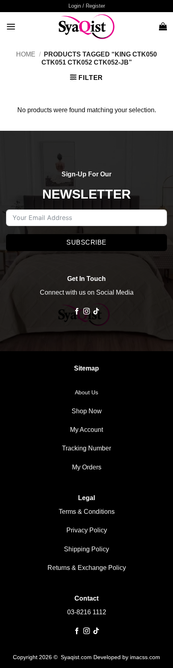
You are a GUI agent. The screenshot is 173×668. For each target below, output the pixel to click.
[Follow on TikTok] (96, 311)
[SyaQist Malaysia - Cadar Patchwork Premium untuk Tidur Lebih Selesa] (86, 26)
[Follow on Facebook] (76, 311)
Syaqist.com (77, 657)
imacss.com (145, 657)
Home (25, 54)
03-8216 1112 (86, 612)
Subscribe (86, 242)
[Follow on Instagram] (86, 311)
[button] (86, 6)
